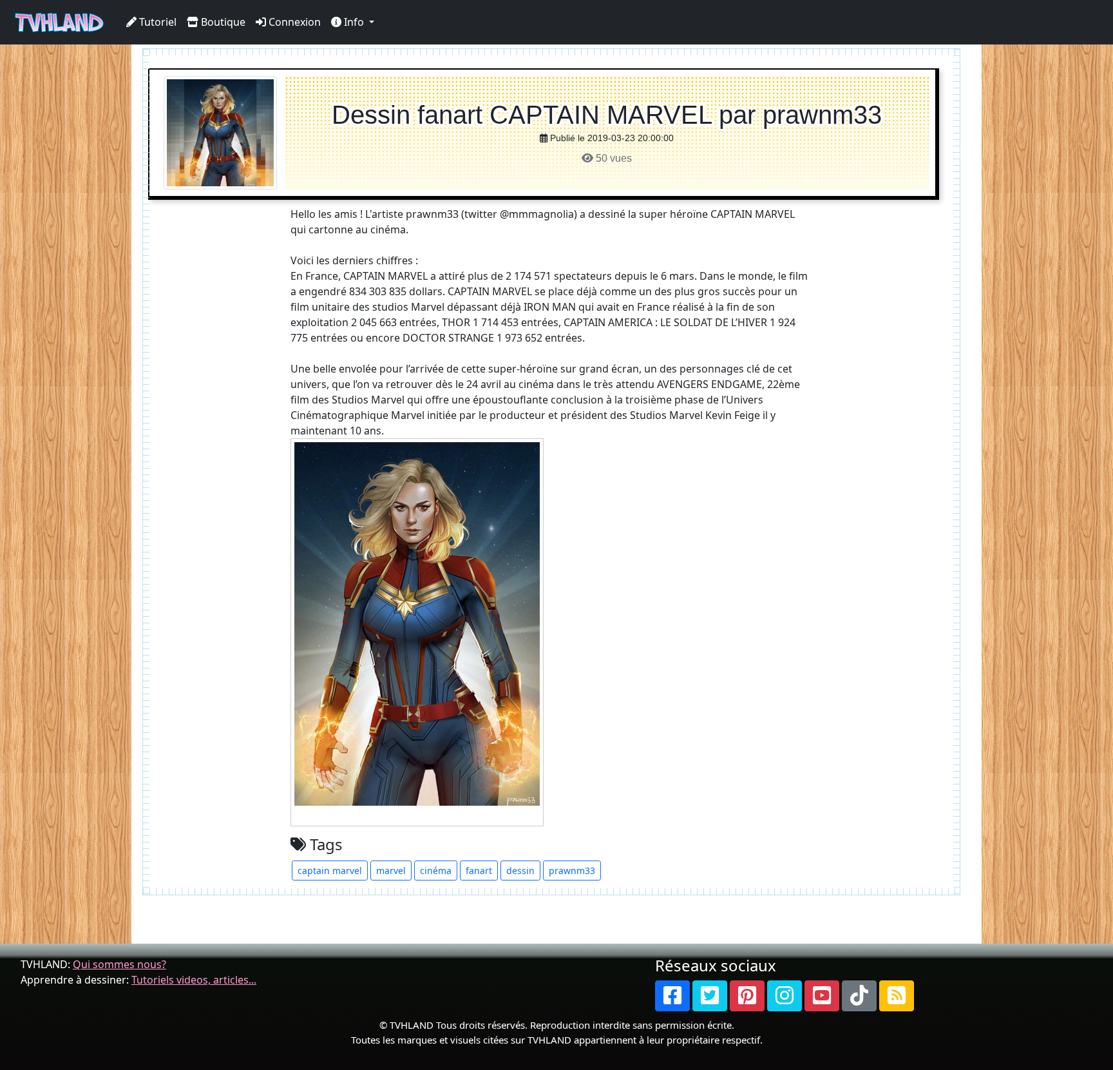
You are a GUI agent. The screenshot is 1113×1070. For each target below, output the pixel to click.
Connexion (293, 22)
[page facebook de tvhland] (672, 995)
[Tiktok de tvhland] (859, 995)
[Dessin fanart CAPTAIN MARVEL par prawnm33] (220, 131)
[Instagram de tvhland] (784, 995)
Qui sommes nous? (119, 964)
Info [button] (353, 22)
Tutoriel (156, 22)
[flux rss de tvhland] (896, 995)
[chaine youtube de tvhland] (821, 995)
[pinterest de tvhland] (747, 995)
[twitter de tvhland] (709, 995)
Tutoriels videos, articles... (193, 980)
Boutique (221, 22)
